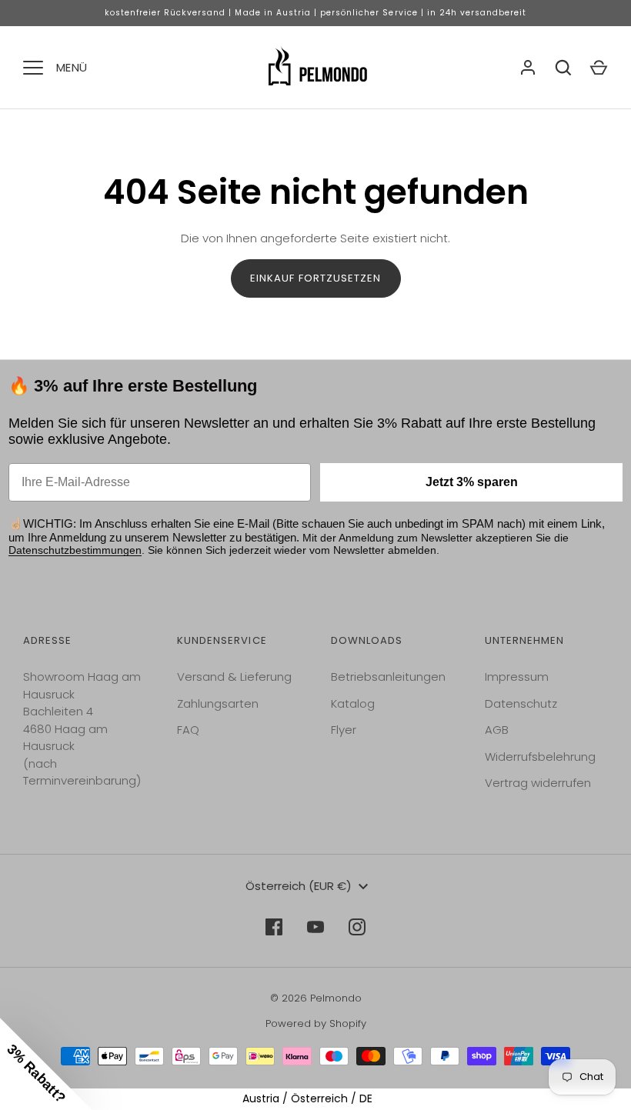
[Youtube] (315, 927)
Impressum (517, 676)
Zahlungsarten (218, 703)
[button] (46, 1064)
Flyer (343, 730)
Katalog (353, 703)
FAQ (188, 730)
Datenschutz (521, 703)
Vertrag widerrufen (538, 783)
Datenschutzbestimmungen (75, 550)
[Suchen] (563, 68)
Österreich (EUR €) (298, 886)
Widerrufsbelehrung (540, 756)
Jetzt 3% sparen (472, 481)
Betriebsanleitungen (388, 676)
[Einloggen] (528, 68)
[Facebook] (274, 927)
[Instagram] (357, 927)
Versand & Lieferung (234, 676)
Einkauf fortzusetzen (316, 278)
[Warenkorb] (599, 68)
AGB (497, 730)
